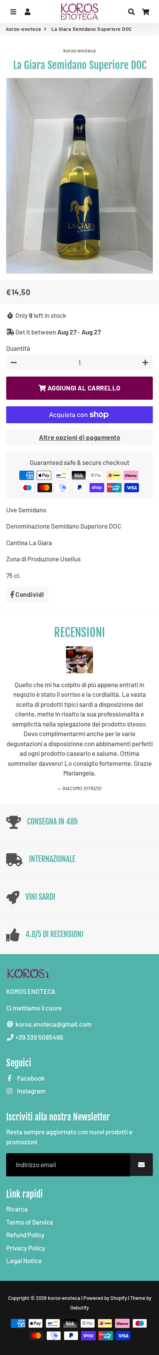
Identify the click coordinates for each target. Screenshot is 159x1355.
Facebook (30, 1040)
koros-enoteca (23, 29)
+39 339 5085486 (38, 1000)
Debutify (79, 1270)
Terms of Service (29, 1184)
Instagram (31, 1054)
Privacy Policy (25, 1210)
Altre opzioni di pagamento (79, 437)
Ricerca (17, 1172)
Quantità (18, 348)
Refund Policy (25, 1197)
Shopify (118, 1260)
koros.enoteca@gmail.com (52, 987)
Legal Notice (24, 1223)
